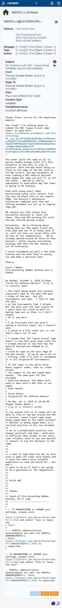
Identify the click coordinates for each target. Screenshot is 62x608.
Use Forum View (25, 28)
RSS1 (45, 593)
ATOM (35, 593)
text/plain (10, 110)
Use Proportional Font (28, 34)
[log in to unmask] (20, 407)
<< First (21, 46)
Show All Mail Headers (28, 40)
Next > (40, 46)
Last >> (51, 46)
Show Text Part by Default (31, 37)
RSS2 (54, 593)
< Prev (31, 46)
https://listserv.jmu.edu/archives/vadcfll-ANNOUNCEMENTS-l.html (30, 542)
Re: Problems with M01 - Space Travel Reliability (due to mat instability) (27, 67)
